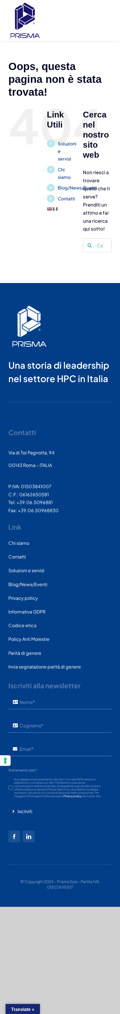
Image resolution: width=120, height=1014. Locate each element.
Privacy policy (72, 796)
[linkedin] (29, 836)
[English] (49, 209)
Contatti (66, 199)
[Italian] (54, 209)
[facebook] (14, 836)
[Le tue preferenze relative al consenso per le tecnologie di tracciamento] (5, 760)
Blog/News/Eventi (77, 188)
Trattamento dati (22, 770)
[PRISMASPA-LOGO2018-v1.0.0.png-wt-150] (29, 308)
